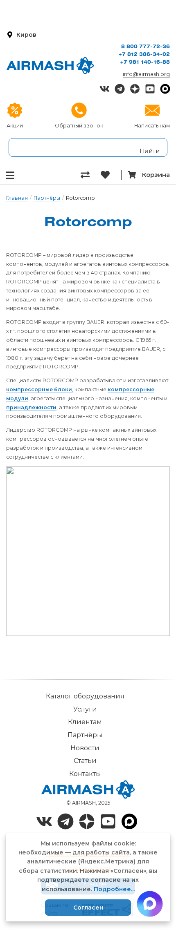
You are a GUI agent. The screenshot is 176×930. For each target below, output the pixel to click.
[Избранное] (111, 174)
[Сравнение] (91, 174)
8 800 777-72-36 (145, 47)
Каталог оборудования (85, 696)
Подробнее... (114, 889)
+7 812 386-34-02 (144, 54)
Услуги (85, 709)
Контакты (85, 774)
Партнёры (47, 198)
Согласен (88, 907)
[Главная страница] (50, 65)
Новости (84, 748)
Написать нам (152, 126)
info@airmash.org (146, 74)
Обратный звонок (79, 126)
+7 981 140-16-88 (145, 62)
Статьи (85, 761)
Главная (17, 198)
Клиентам (85, 722)
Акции (15, 126)
